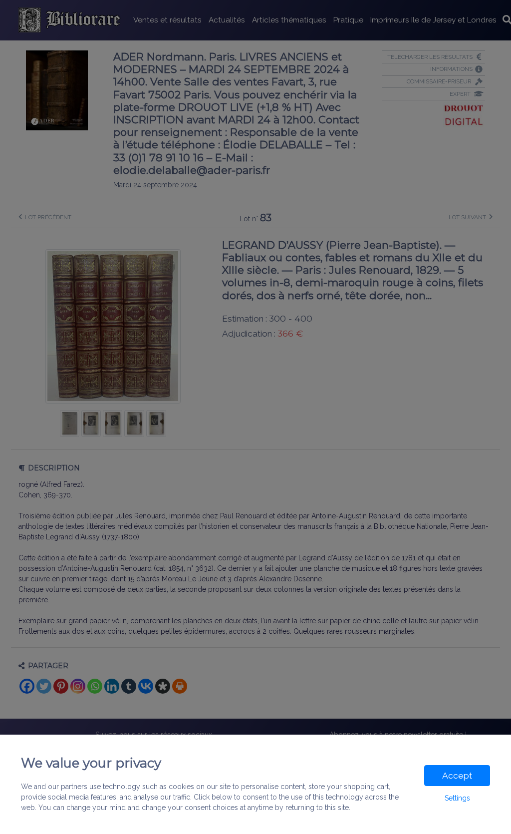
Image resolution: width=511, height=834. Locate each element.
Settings (457, 798)
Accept (457, 776)
